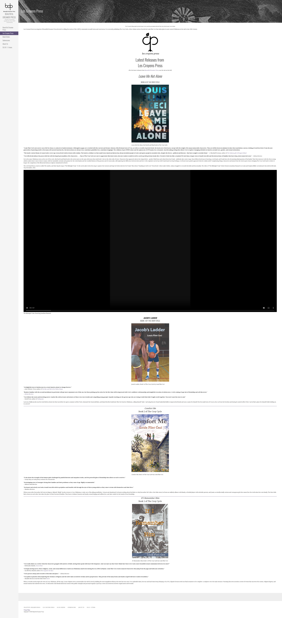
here (47, 578)
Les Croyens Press (8, 33)
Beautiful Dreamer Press (9, 15)
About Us (5, 43)
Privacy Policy (27, 610)
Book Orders (6, 36)
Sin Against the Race (47, 570)
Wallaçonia (40, 399)
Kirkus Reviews (29, 394)
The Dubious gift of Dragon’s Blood (236, 153)
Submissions (6, 40)
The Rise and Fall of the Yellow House (52, 389)
